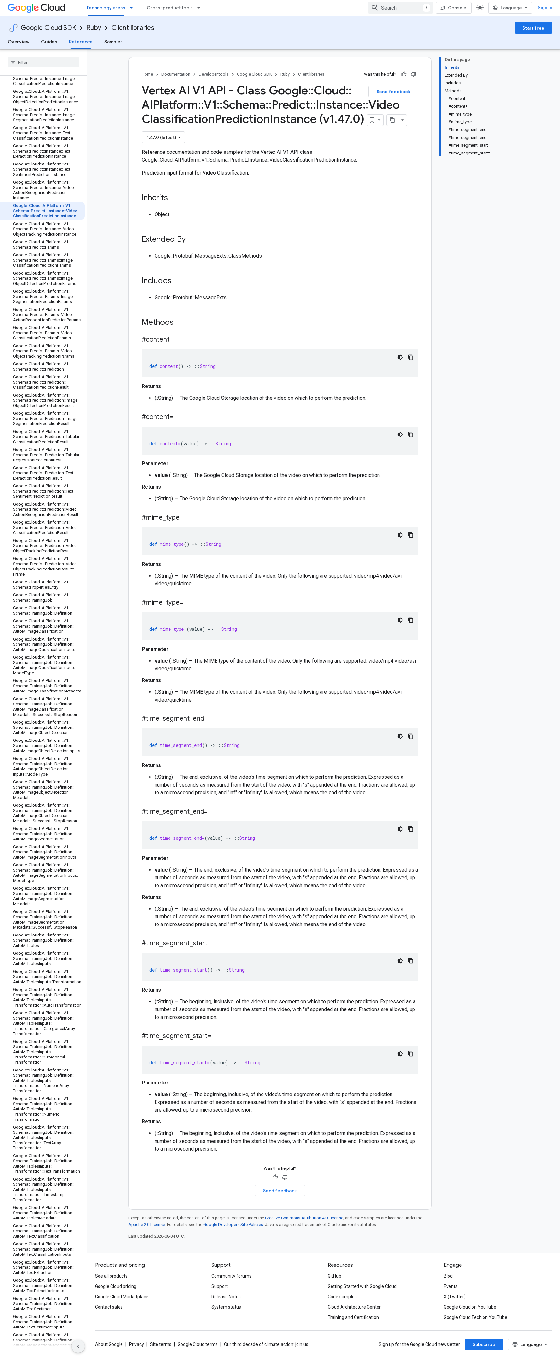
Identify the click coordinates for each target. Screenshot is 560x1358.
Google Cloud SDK (48, 28)
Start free (533, 28)
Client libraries (132, 28)
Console (457, 8)
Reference (81, 41)
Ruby (94, 28)
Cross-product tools (170, 8)
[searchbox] (43, 62)
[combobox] (400, 8)
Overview (18, 41)
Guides (49, 41)
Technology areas (106, 8)
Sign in (545, 7)
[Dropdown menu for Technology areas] (133, 8)
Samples (113, 41)
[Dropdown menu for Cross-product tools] (200, 8)
